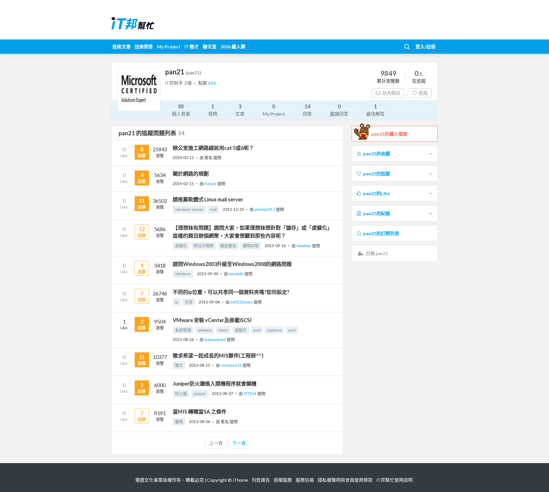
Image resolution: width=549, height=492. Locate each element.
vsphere (274, 330)
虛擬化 (181, 245)
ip (176, 301)
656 (212, 83)
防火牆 (181, 393)
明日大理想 (204, 245)
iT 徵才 (191, 46)
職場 (179, 421)
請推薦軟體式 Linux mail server (208, 199)
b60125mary (242, 301)
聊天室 (209, 46)
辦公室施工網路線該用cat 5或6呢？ (213, 148)
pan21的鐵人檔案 (389, 133)
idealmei (304, 245)
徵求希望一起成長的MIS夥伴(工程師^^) (218, 355)
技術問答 (144, 46)
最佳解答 (375, 109)
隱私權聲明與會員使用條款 (345, 480)
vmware (205, 330)
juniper (200, 393)
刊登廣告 (261, 480)
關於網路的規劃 (191, 173)
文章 (239, 109)
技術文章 (121, 46)
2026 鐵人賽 (232, 46)
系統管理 (183, 330)
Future (210, 183)
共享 (189, 301)
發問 (212, 109)
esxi (256, 330)
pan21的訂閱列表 (381, 233)
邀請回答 (339, 109)
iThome (240, 480)
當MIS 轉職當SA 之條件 (199, 411)
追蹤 (423, 93)
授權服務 (283, 480)
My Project (168, 46)
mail (213, 209)
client (223, 330)
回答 (307, 109)
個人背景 (181, 113)
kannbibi (236, 273)
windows (183, 273)
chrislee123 (231, 365)
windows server (189, 209)
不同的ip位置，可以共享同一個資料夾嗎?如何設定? (231, 292)
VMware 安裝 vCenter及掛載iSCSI (212, 320)
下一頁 (239, 443)
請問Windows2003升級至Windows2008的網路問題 (232, 264)
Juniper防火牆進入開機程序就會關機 (214, 383)
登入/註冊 (425, 46)
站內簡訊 (391, 93)
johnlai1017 (265, 209)
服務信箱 (305, 480)
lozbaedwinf (215, 339)
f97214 (250, 393)
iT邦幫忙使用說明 (394, 480)
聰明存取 (251, 245)
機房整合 (228, 245)
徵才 (179, 365)
